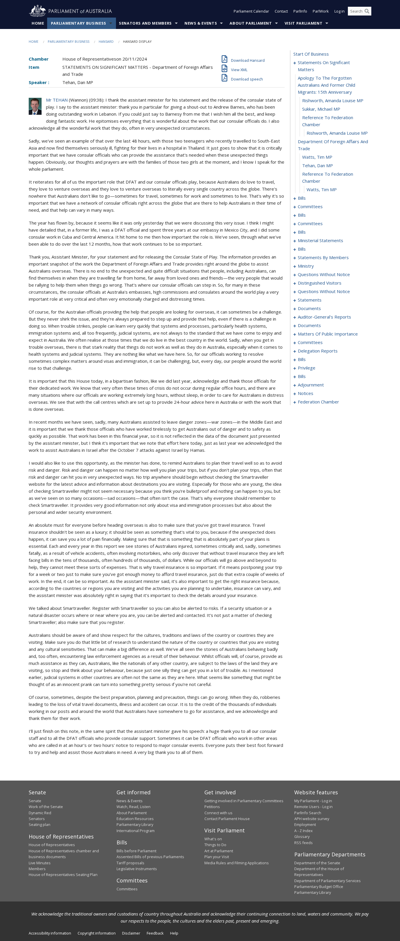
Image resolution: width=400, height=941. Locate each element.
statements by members (323, 257)
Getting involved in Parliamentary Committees (243, 800)
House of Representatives (52, 844)
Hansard (106, 41)
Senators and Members (145, 23)
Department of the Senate (317, 862)
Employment (305, 824)
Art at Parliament (218, 850)
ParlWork (321, 11)
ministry (306, 266)
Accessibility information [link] (50, 933)
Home (38, 23)
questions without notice (324, 274)
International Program (136, 830)
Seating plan (39, 824)
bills (302, 198)
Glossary (302, 836)
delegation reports (318, 351)
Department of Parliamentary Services (327, 880)
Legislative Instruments (137, 868)
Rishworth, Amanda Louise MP (332, 100)
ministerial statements (320, 240)
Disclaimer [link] (131, 933)
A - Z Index (303, 830)
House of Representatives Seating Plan (63, 874)
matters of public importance (328, 334)
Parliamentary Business (78, 23)
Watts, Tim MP (317, 157)
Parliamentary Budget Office (318, 886)
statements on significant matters (324, 65)
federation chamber (318, 402)
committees (310, 206)
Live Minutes (40, 862)
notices (305, 393)
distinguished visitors (319, 283)
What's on (213, 838)
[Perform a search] (367, 11)
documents (309, 308)
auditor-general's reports (324, 317)
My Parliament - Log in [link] (313, 800)
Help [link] (174, 933)
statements (310, 300)
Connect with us (218, 812)
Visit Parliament (303, 23)
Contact (281, 11)
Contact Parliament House (227, 818)
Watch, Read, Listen (134, 806)
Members (37, 868)
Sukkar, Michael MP (321, 109)
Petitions (212, 806)
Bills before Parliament (136, 850)
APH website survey (311, 818)
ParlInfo (300, 11)
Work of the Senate (46, 806)
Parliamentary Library (135, 824)
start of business (311, 54)
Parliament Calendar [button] (251, 11)
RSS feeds (303, 842)
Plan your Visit (216, 856)
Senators (37, 818)
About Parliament (251, 23)
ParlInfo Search (307, 812)
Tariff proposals (130, 862)
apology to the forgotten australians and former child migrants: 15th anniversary (326, 85)
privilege (306, 368)
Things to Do (215, 844)
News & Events (200, 23)
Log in (339, 11)
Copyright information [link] (97, 933)
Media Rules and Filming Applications (236, 862)
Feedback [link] (155, 933)
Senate (35, 800)
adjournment (311, 385)
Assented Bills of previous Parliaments (150, 856)
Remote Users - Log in (313, 806)
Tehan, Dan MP (317, 165)
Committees (127, 889)
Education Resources (135, 818)
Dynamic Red (40, 812)
